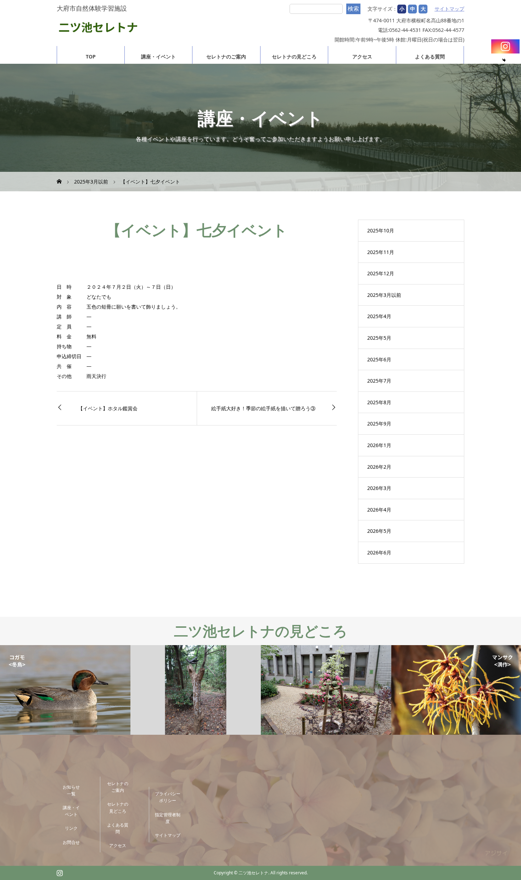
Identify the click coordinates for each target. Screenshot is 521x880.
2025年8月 (379, 402)
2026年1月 (379, 445)
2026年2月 (379, 466)
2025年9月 (379, 423)
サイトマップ (449, 8)
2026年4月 (379, 509)
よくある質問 (430, 56)
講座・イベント (158, 56)
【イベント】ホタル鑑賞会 (108, 408)
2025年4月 (379, 316)
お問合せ (71, 842)
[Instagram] (505, 46)
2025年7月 (379, 380)
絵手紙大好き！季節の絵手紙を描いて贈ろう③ (263, 408)
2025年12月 (380, 273)
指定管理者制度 (167, 818)
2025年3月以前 (384, 295)
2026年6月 (379, 552)
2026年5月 (379, 531)
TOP (91, 56)
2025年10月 (380, 230)
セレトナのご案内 (226, 56)
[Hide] (504, 60)
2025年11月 (380, 252)
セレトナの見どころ (294, 56)
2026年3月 (379, 488)
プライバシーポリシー (167, 797)
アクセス (362, 56)
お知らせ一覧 (71, 790)
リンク (71, 828)
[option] (65, 690)
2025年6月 (379, 359)
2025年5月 (379, 337)
